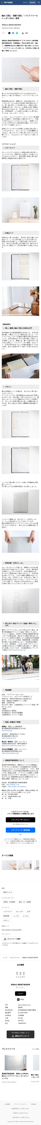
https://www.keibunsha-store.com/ (13, 746)
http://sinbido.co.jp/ (13, 784)
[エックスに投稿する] (9, 33)
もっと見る (35, 1049)
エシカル (26, 916)
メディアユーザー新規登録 (20, 830)
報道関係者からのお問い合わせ (20, 1108)
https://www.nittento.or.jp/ (10, 753)
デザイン (6, 920)
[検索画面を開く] (39, 2)
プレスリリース (14, 957)
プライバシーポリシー (20, 1104)
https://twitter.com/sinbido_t (17, 786)
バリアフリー (7, 911)
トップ (5, 957)
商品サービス (7, 892)
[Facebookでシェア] (13, 33)
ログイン (25, 2)
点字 (28, 911)
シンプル (16, 916)
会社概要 (7, 1104)
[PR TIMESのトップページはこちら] (8, 2)
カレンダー (19, 911)
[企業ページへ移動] (20, 975)
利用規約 (33, 1104)
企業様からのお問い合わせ (20, 1113)
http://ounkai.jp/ (7, 730)
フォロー (20, 993)
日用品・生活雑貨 (9, 902)
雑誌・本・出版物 (25, 902)
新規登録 (32, 2)
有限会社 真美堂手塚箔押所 (30, 957)
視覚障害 (6, 916)
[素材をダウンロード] (22, 33)
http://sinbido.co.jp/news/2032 (12, 930)
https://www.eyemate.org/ (17, 650)
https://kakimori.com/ (9, 738)
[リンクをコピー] (26, 33)
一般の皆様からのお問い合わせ (20, 1117)
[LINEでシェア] (17, 33)
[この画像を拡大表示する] (9, 865)
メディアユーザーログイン (20, 820)
